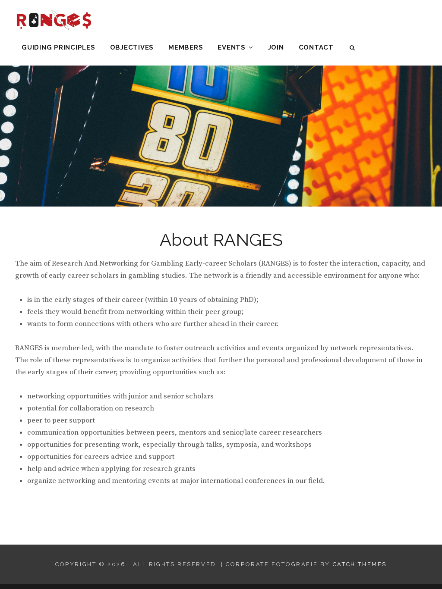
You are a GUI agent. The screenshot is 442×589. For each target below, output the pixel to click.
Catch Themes (360, 564)
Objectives (132, 47)
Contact (316, 47)
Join (276, 47)
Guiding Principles (58, 47)
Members (185, 47)
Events (232, 47)
